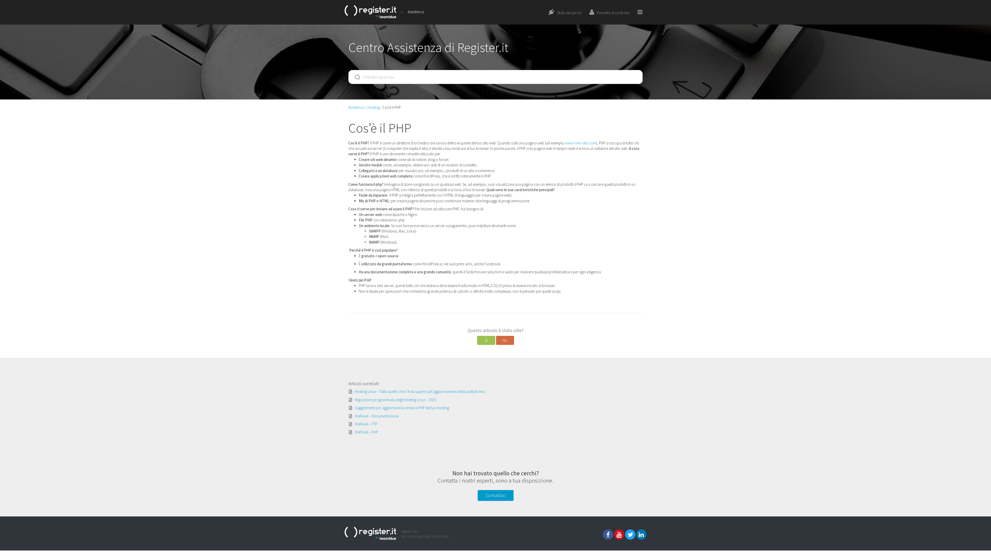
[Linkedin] (641, 534)
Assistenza (416, 11)
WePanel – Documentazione (377, 416)
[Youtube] (619, 534)
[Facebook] (608, 534)
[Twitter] (630, 534)
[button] (486, 340)
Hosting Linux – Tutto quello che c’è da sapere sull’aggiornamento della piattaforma (420, 391)
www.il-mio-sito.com (580, 143)
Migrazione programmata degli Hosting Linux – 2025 (395, 399)
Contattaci (496, 495)
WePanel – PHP (366, 432)
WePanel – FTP (366, 424)
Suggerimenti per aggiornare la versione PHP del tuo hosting (402, 407)
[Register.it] (370, 12)
